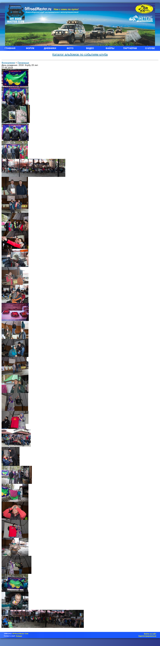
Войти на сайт (150, 634)
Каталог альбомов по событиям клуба (80, 54)
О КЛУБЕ (150, 48)
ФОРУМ (30, 48)
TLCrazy (19, 636)
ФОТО (70, 48)
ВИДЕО (90, 48)
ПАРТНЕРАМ (130, 48)
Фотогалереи (8, 62)
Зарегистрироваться (147, 636)
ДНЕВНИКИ (50, 48)
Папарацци (23, 62)
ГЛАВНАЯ (10, 48)
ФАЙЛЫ (110, 48)
